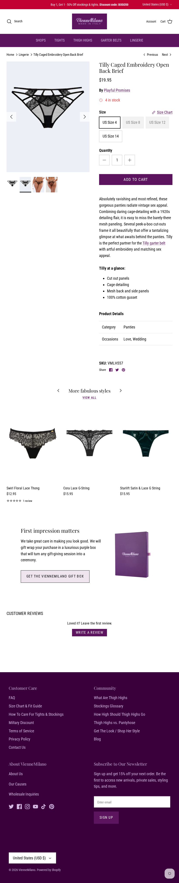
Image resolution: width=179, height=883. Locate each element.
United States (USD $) (155, 4)
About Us (16, 773)
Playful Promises (117, 90)
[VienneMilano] (89, 21)
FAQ (12, 697)
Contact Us (17, 747)
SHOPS (41, 40)
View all (89, 397)
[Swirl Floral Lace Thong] (33, 444)
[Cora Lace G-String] (89, 444)
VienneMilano (27, 870)
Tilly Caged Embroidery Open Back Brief (58, 55)
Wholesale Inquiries (24, 794)
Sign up (106, 817)
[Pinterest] (51, 806)
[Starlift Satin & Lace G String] (146, 444)
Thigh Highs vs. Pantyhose (114, 722)
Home (10, 55)
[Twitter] (11, 806)
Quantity (105, 150)
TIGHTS (59, 40)
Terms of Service (21, 731)
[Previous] (11, 117)
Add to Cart (136, 179)
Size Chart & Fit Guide (25, 706)
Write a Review (89, 632)
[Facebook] (19, 806)
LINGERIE (136, 40)
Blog (97, 739)
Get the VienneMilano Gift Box (55, 576)
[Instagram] (27, 806)
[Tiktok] (43, 806)
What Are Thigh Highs (110, 697)
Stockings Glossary (108, 706)
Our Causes (17, 784)
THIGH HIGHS (82, 40)
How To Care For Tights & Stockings (36, 714)
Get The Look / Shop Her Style (117, 731)
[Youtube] (35, 806)
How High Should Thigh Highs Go (119, 714)
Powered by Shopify (49, 870)
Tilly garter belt (154, 243)
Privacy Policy (19, 739)
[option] (48, 116)
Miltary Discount (21, 722)
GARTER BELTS (111, 40)
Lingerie (24, 55)
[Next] (85, 117)
